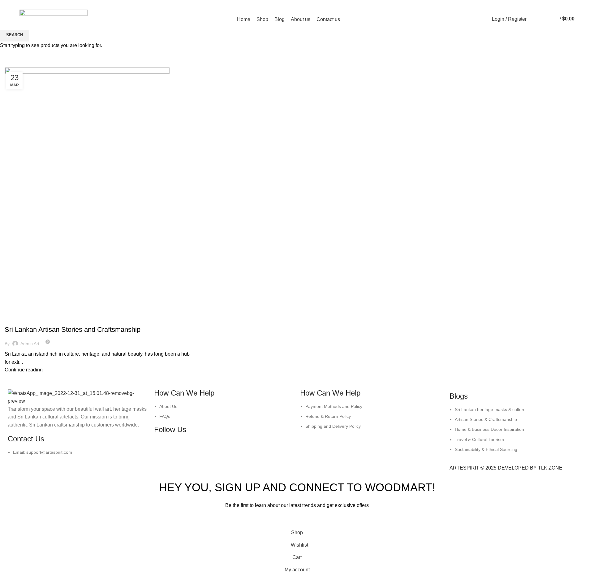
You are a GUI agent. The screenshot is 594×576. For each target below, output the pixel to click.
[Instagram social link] (488, 4)
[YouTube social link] (495, 4)
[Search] (533, 19)
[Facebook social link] (481, 4)
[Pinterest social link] (502, 4)
